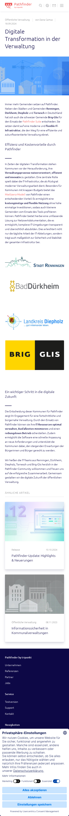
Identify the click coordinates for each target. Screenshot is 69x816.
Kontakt (9, 713)
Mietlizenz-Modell (15, 194)
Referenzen (11, 671)
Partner (9, 677)
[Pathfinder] (18, 5)
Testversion (11, 701)
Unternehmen (13, 665)
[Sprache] (47, 5)
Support (9, 707)
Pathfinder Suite (32, 121)
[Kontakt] (54, 5)
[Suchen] (40, 5)
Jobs (7, 683)
